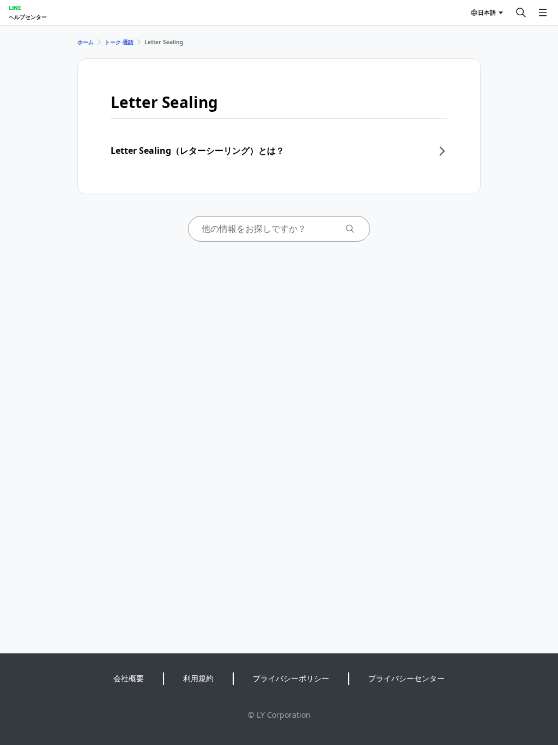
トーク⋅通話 (119, 42)
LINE (15, 7)
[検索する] (521, 12)
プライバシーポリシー (291, 678)
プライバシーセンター (406, 678)
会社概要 (128, 678)
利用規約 (198, 678)
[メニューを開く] (543, 12)
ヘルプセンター (28, 17)
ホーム (85, 42)
